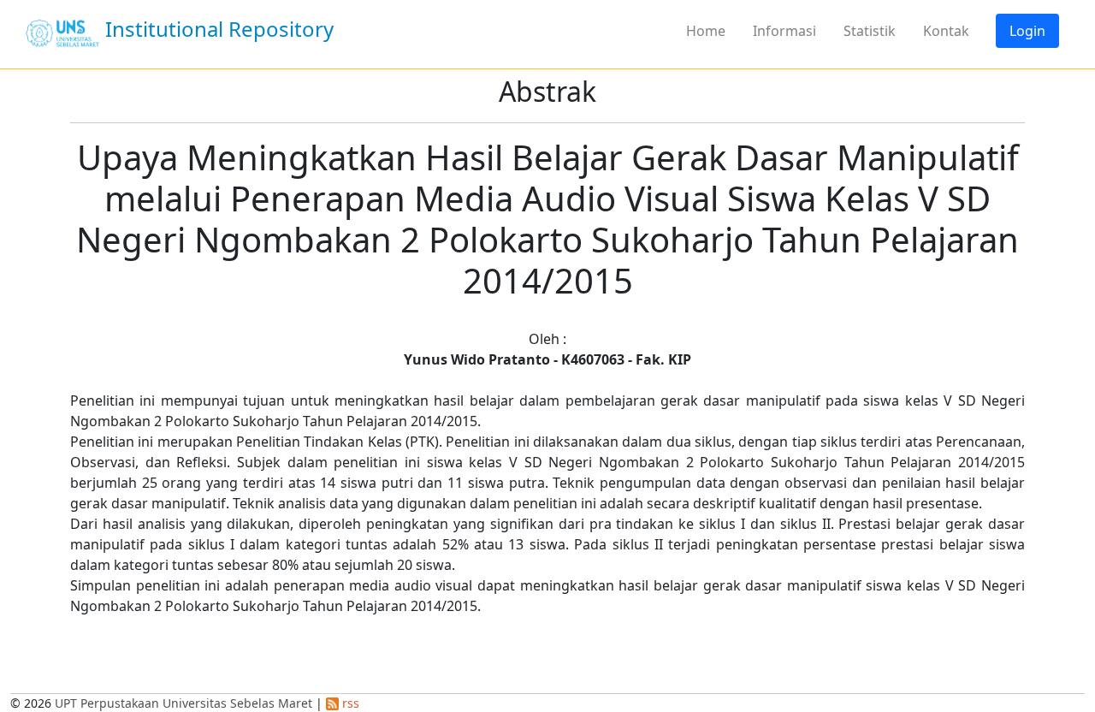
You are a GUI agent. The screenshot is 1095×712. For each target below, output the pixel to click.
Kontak (946, 30)
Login (1027, 30)
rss (349, 703)
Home (705, 30)
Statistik (869, 30)
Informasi (784, 30)
